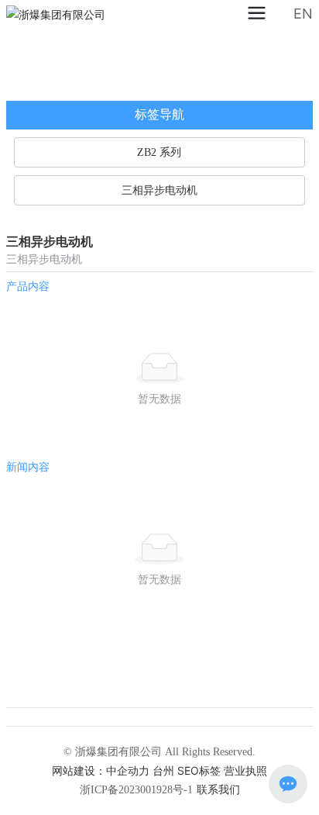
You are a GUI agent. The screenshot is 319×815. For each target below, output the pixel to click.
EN (303, 13)
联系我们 (218, 789)
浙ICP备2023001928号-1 (136, 790)
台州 (163, 770)
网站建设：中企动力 (100, 770)
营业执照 (245, 770)
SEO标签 (199, 770)
